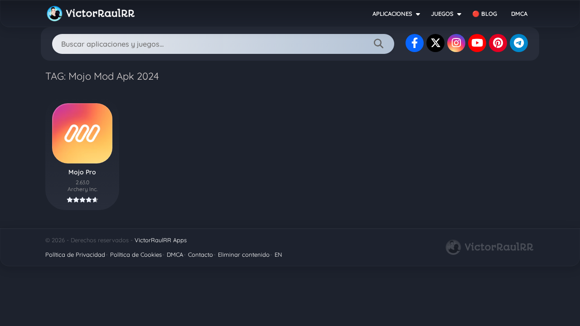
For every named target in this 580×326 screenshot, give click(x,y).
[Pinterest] (498, 43)
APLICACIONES (392, 13)
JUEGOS (442, 13)
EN (278, 254)
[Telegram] (519, 43)
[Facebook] (415, 43)
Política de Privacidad (75, 254)
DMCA (519, 13)
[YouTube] (477, 43)
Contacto (200, 254)
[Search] (378, 44)
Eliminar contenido (244, 254)
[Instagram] (456, 43)
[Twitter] (435, 43)
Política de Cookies (136, 254)
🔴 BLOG (484, 13)
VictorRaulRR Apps (161, 240)
